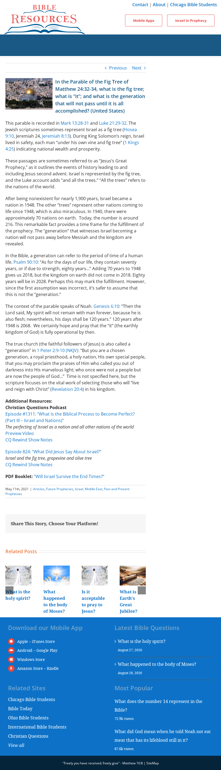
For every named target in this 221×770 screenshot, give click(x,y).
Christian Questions (28, 736)
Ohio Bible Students (28, 717)
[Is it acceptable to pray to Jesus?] (95, 569)
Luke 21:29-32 (112, 123)
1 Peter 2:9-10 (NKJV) (57, 350)
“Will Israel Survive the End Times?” (69, 476)
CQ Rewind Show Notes (29, 440)
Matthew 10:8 (132, 763)
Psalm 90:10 (25, 262)
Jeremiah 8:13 (56, 136)
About (159, 5)
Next (136, 68)
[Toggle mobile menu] (110, 39)
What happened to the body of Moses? (157, 664)
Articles (38, 489)
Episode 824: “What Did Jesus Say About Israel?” (53, 452)
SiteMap (152, 763)
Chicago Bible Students (193, 5)
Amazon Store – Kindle (38, 668)
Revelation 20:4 (67, 389)
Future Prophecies (59, 489)
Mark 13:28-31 (75, 123)
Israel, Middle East (88, 489)
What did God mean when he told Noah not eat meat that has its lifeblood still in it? (163, 736)
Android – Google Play (37, 650)
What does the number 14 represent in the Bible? (158, 705)
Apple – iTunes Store (36, 641)
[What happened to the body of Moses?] (56, 569)
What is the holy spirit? (141, 641)
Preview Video (19, 433)
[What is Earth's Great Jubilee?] (133, 569)
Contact (140, 5)
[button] (9, 590)
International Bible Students (37, 727)
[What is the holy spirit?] (18, 569)
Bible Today (20, 708)
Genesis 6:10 (106, 306)
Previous (118, 68)
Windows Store (31, 659)
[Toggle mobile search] (110, 50)
